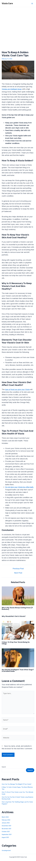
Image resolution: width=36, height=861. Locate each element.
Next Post (18, 573)
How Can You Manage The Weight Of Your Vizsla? (16, 784)
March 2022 (5, 817)
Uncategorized (6, 850)
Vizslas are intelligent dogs (12, 89)
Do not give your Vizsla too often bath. (19, 487)
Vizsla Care (7, 3)
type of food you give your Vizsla (17, 389)
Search (4, 767)
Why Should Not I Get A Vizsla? (14, 616)
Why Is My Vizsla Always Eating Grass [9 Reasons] (17, 608)
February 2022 (6, 820)
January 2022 (6, 823)
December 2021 (6, 826)
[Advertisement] (18, 26)
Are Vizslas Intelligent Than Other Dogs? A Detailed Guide (18, 670)
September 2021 (6, 834)
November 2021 (6, 828)
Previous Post (18, 568)
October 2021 (6, 831)
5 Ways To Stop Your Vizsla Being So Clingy (16, 643)
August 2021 (5, 837)
